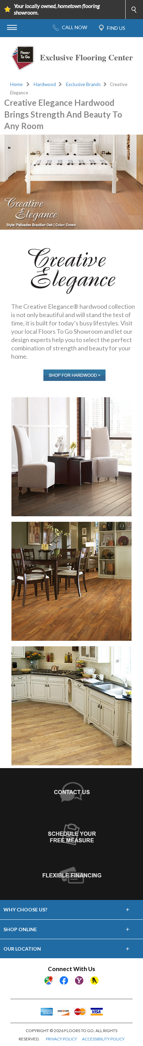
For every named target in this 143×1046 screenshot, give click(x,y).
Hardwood (45, 84)
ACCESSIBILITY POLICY (103, 1038)
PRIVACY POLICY (61, 1038)
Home (16, 84)
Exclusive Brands (83, 84)
